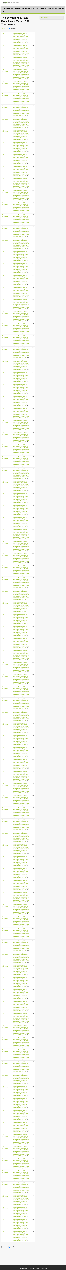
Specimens (44, 18)
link (7, 28)
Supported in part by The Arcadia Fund (27, 1268)
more (3, 28)
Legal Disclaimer (43, 1268)
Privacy (37, 1268)
